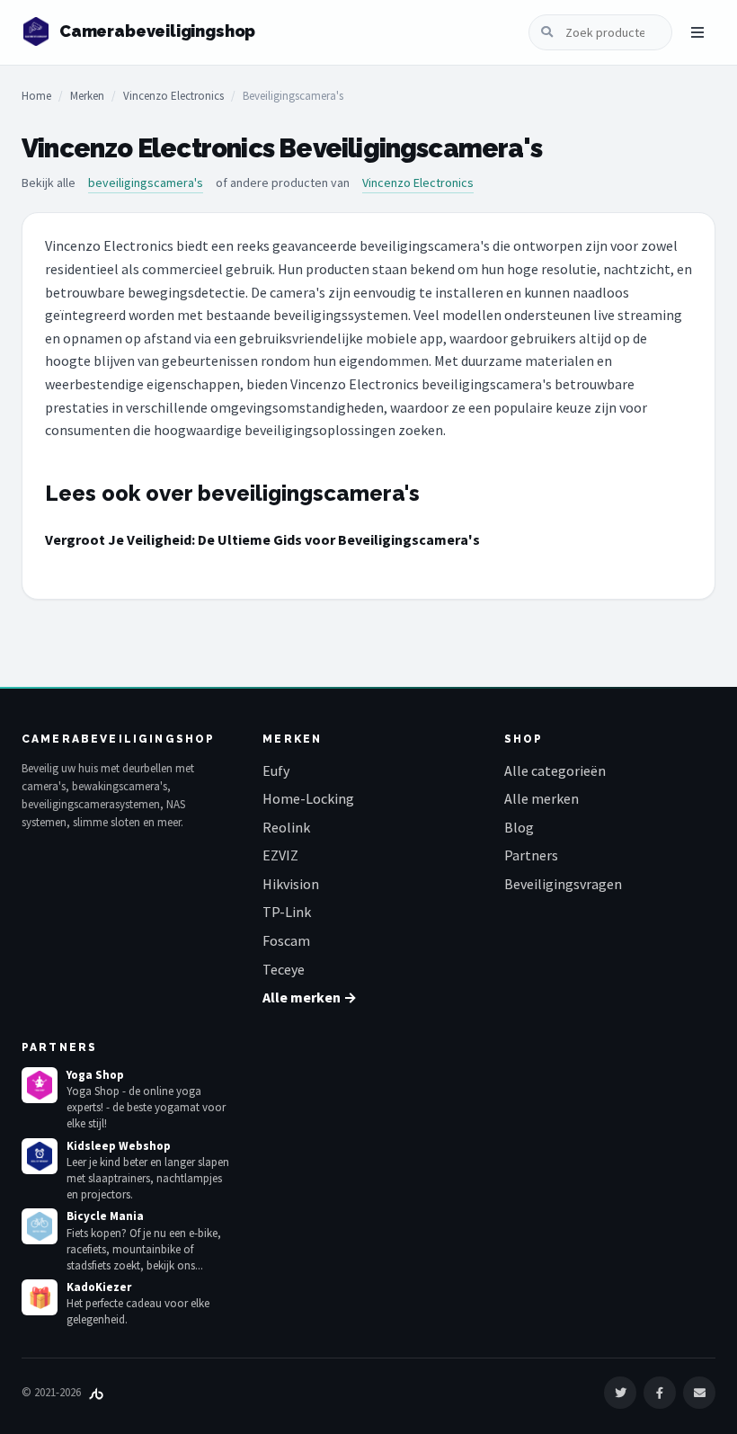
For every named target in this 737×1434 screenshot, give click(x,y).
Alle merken (541, 798)
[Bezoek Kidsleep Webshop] (40, 1156)
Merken (87, 95)
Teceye (283, 969)
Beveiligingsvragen (563, 884)
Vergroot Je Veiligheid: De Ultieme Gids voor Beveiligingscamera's (262, 539)
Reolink (286, 827)
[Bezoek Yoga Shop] (40, 1085)
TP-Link (286, 912)
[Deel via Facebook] (660, 1392)
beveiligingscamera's (145, 182)
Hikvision (290, 884)
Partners (531, 855)
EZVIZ (280, 855)
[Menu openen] (697, 32)
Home (36, 95)
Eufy (275, 770)
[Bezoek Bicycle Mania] (40, 1226)
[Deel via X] (620, 1392)
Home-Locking (308, 798)
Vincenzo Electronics (173, 95)
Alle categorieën (555, 770)
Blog (519, 827)
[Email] (699, 1392)
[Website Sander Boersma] (96, 1392)
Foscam (286, 940)
